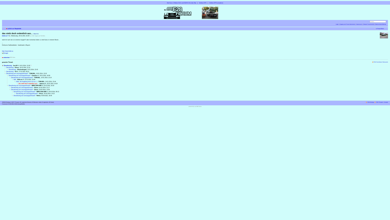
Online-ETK (202, 3)
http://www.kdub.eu (7, 51)
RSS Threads (379, 102)
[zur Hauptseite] (195, 13)
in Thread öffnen (380, 28)
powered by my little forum (195, 106)
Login (337, 24)
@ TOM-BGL (42, 35)
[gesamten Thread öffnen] (30, 65)
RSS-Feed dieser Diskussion (381, 62)
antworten (6, 57)
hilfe (15, 79)
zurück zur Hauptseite (14, 28)
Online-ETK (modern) (216, 3)
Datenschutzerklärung (380, 24)
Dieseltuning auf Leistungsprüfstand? (17, 73)
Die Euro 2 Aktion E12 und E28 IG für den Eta (181, 3)
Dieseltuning (8, 65)
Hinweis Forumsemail (368, 24)
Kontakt (386, 102)
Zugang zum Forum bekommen (347, 24)
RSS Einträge (370, 102)
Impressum (359, 24)
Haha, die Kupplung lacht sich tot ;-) (26, 81)
